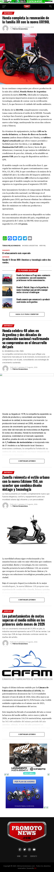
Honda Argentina (30, 246)
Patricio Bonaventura (20, 29)
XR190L (43, 246)
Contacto (33, 856)
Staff (25, 856)
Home (18, 856)
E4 (35, 868)
